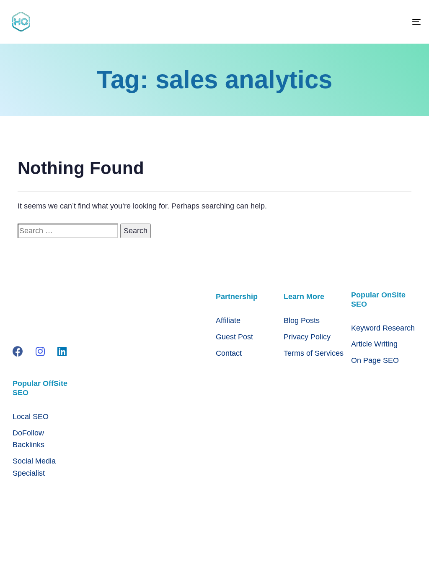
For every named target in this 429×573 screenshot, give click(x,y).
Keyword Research (383, 328)
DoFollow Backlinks (28, 439)
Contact (229, 353)
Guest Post (234, 337)
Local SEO (31, 416)
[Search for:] (68, 231)
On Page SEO (375, 360)
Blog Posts (302, 320)
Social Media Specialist (34, 467)
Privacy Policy (307, 337)
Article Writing (374, 344)
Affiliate (228, 320)
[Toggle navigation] (352, 22)
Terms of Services (314, 353)
